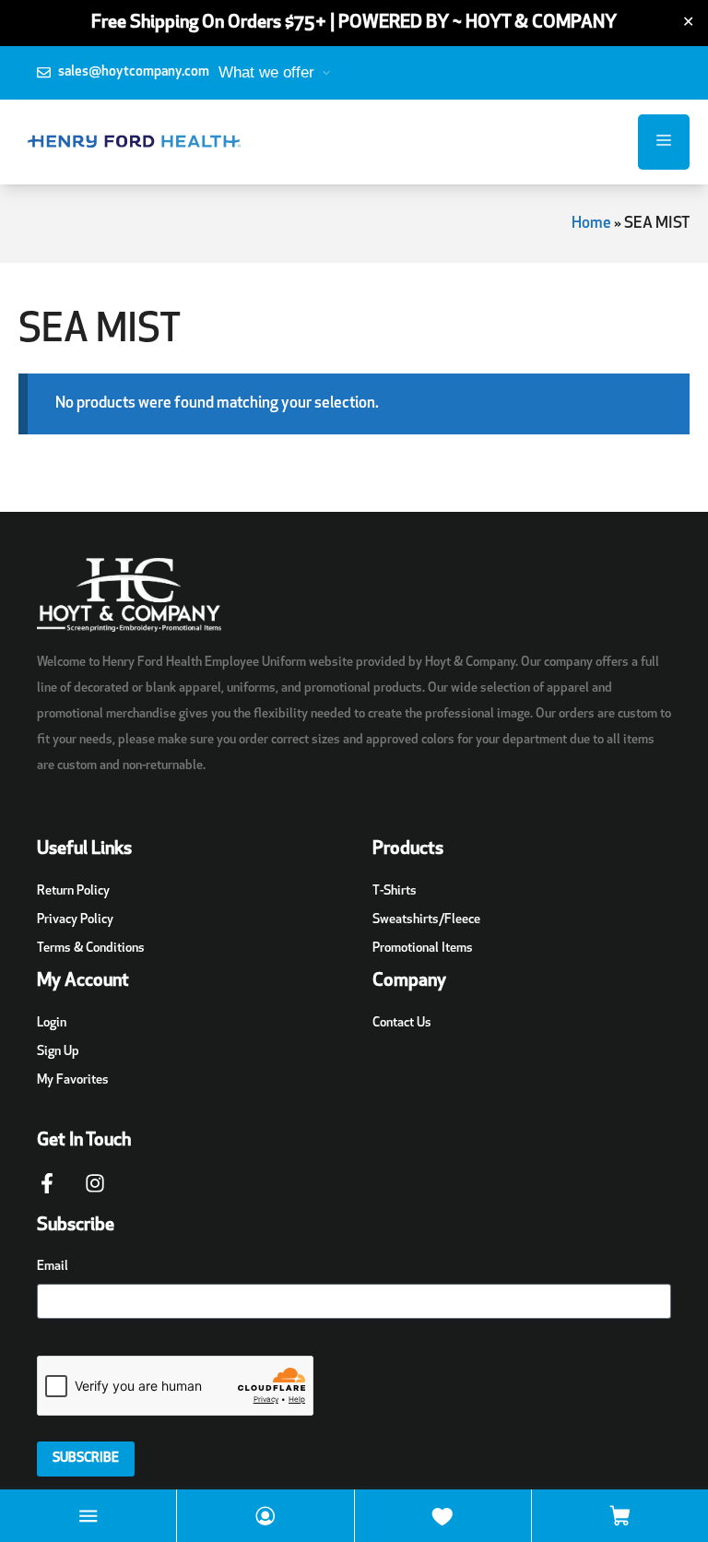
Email (52, 1267)
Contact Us (401, 1023)
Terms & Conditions (91, 948)
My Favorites (73, 1080)
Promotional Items (422, 948)
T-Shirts (394, 891)
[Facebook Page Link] (47, 1192)
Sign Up (58, 1052)
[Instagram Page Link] (95, 1192)
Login (51, 1023)
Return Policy (73, 891)
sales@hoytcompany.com (133, 72)
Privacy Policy (75, 920)
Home (591, 223)
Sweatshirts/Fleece (426, 920)
